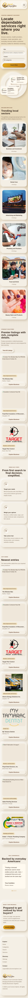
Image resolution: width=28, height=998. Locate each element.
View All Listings (7, 350)
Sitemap (5, 959)
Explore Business (14, 384)
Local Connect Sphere (13, 987)
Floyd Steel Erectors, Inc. (10, 766)
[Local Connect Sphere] (9, 5)
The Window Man (7, 379)
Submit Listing (9, 927)
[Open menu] (24, 5)
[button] (13, 890)
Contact (5, 962)
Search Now (14, 65)
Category (6, 56)
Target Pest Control (8, 449)
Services (5, 952)
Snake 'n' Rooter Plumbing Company (13, 836)
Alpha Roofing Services (9, 801)
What (5, 49)
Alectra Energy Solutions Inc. (11, 696)
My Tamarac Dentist (8, 731)
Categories (6, 947)
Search (5, 949)
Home (4, 944)
